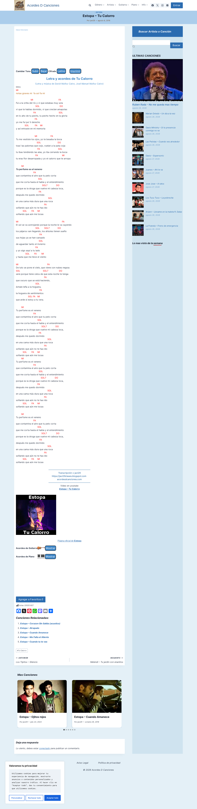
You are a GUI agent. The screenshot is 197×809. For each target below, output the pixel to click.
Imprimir (75, 71)
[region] (34, 782)
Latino (61, 71)
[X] (157, 5)
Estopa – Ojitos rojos (33, 717)
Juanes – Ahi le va (154, 169)
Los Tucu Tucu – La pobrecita (159, 197)
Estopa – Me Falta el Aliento (34, 637)
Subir (35, 71)
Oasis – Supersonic (155, 155)
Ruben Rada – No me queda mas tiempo (155, 104)
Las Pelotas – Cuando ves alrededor (163, 141)
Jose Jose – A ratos (155, 183)
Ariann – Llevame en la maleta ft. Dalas (164, 212)
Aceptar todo (52, 798)
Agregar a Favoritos (30, 599)
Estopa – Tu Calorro (69, 489)
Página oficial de (69, 541)
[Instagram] (162, 5)
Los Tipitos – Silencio (27, 660)
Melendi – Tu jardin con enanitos (106, 660)
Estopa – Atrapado (29, 628)
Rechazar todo (34, 798)
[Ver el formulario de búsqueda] (90, 5)
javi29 (92, 21)
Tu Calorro (22, 651)
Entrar (176, 5)
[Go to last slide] (22, 703)
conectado (44, 748)
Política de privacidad (109, 762)
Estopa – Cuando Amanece (34, 632)
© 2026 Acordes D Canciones (98, 770)
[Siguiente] (117, 703)
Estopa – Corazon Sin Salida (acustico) (40, 623)
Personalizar (16, 798)
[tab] (64, 729)
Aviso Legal (82, 762)
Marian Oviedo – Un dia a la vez (160, 113)
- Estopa (98, 12)
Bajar (44, 71)
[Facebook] (152, 5)
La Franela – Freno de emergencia (162, 226)
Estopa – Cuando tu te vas (33, 641)
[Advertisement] (69, 50)
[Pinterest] (167, 5)
